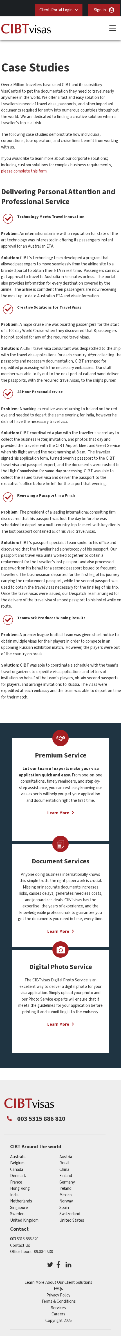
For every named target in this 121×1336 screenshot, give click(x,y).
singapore (19, 1208)
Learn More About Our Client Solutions (58, 1282)
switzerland (69, 1214)
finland (65, 1176)
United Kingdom (24, 1220)
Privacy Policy (58, 1295)
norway (66, 1201)
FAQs (58, 1289)
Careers (58, 1314)
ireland (65, 1188)
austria (65, 1157)
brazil (64, 1163)
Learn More (58, 813)
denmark (18, 1176)
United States (71, 1220)
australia (18, 1157)
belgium (17, 1163)
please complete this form (24, 171)
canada (16, 1170)
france (16, 1182)
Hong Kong (20, 1188)
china (64, 1170)
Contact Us (20, 1245)
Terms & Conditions (58, 1301)
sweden (17, 1214)
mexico (65, 1195)
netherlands (21, 1201)
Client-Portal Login (56, 10)
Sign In (100, 10)
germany (67, 1182)
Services (58, 1308)
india (14, 1195)
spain (64, 1208)
